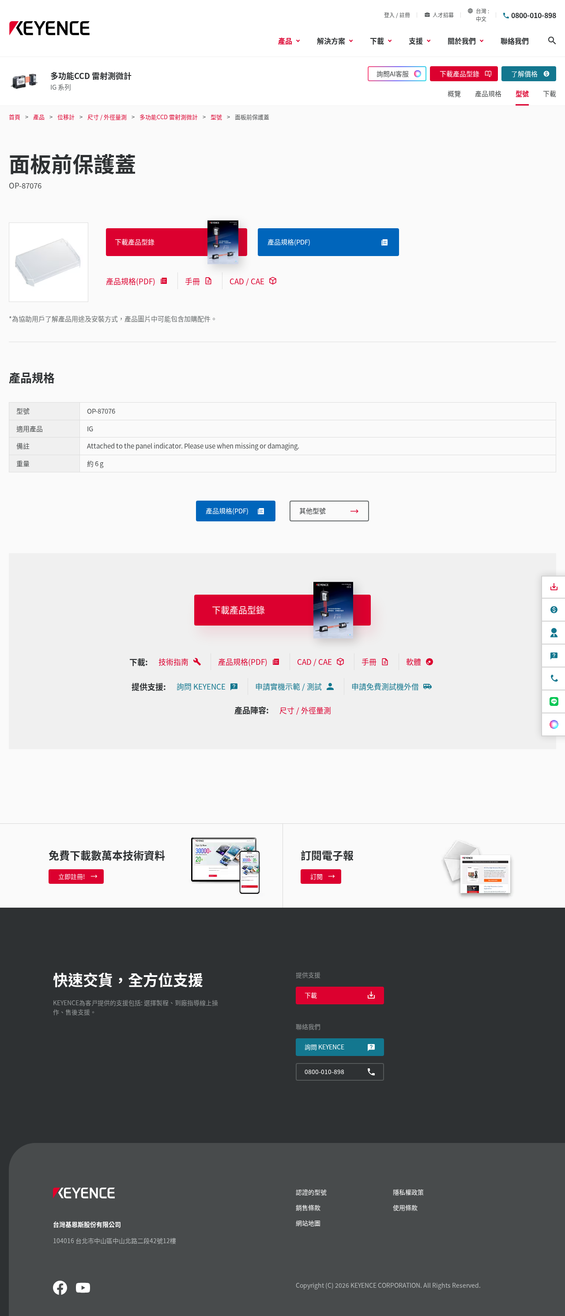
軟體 (413, 661)
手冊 (192, 281)
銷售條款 (308, 1207)
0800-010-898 (533, 15)
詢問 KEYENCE (201, 686)
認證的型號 (311, 1192)
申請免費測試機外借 (385, 686)
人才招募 (443, 15)
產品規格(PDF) (130, 281)
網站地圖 (308, 1222)
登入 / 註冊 (397, 15)
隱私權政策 (408, 1192)
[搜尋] (552, 41)
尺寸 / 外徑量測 (305, 710)
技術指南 (173, 661)
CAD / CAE (247, 281)
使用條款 (405, 1207)
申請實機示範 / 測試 (288, 686)
